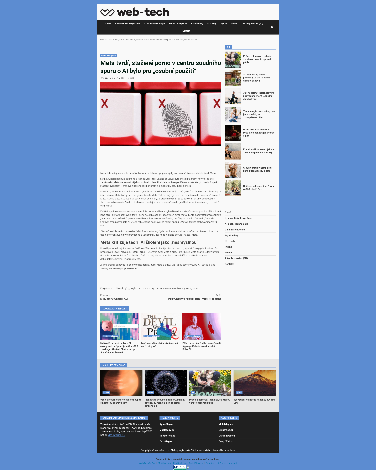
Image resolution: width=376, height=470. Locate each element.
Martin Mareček (112, 78)
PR (193, 393)
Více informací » (116, 435)
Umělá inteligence (178, 23)
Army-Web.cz (226, 441)
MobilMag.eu (226, 424)
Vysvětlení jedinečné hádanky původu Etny (255, 383)
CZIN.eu (222, 462)
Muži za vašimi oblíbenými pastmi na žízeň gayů (160, 326)
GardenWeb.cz (227, 435)
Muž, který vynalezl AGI (114, 297)
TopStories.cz (167, 435)
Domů (108, 23)
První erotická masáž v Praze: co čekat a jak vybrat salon (233, 133)
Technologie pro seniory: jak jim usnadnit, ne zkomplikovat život (233, 115)
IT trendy (211, 23)
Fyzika (224, 23)
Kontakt (186, 31)
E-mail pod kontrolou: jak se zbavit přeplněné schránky (233, 151)
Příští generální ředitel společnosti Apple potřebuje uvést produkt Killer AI (201, 326)
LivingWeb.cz (226, 430)
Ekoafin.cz (211, 462)
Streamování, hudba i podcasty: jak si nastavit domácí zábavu (233, 78)
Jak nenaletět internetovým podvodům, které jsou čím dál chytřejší (233, 96)
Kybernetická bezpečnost (127, 23)
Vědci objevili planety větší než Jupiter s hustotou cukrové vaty (121, 383)
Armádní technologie (154, 23)
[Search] (272, 27)
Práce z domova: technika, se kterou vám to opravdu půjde (233, 60)
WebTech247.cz (147, 462)
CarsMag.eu (166, 441)
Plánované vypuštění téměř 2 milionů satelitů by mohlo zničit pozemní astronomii (166, 383)
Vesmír (234, 23)
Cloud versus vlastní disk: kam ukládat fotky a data (233, 170)
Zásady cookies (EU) (253, 23)
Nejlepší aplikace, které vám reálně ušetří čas (233, 188)
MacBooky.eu (167, 430)
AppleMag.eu (167, 424)
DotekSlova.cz (196, 462)
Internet (233, 462)
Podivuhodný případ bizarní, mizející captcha (194, 297)
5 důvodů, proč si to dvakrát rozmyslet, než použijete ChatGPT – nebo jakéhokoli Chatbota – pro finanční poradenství (119, 326)
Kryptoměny (197, 23)
